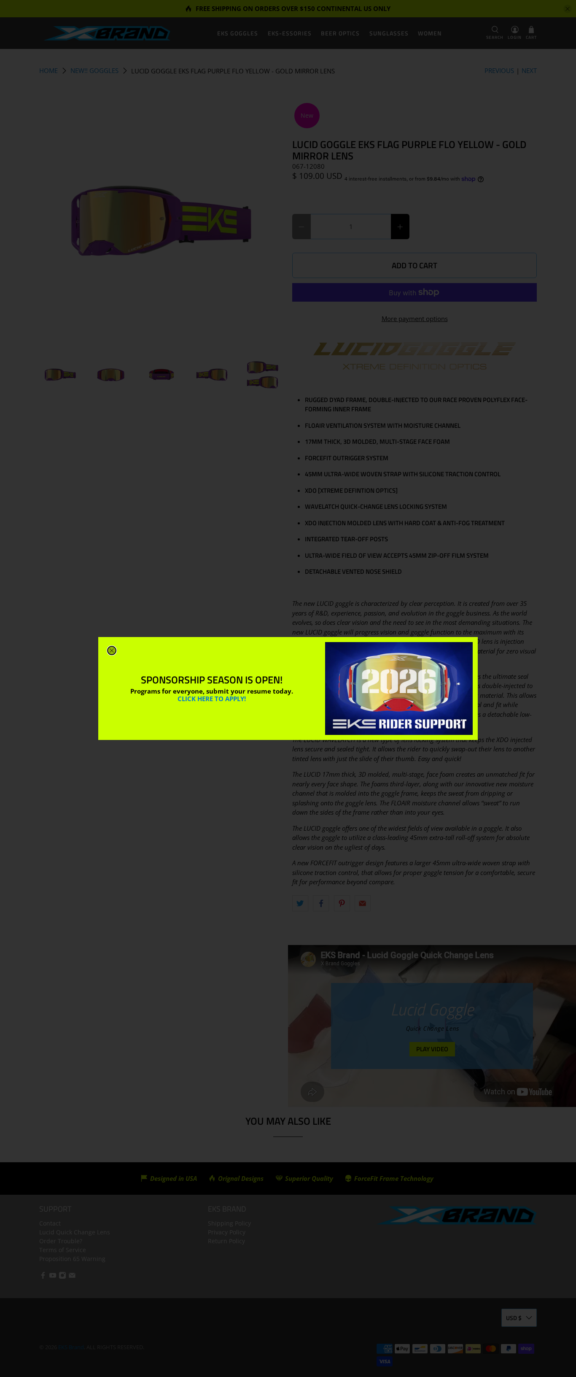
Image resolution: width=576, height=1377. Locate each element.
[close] (112, 650)
